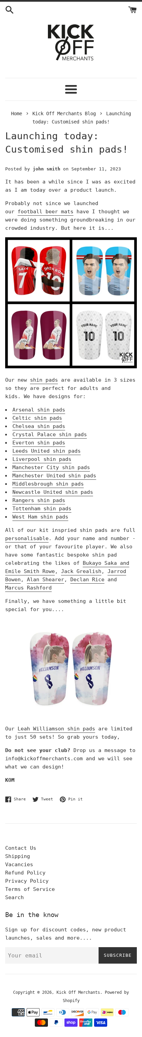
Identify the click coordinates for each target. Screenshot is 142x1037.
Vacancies (19, 864)
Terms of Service (30, 889)
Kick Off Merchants (78, 992)
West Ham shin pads (40, 517)
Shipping (17, 856)
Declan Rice (87, 579)
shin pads (44, 380)
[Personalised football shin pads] (71, 366)
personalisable (27, 538)
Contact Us (20, 848)
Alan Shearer (45, 579)
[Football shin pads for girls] (71, 715)
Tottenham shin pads (41, 508)
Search (14, 897)
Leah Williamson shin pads (56, 729)
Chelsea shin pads (38, 426)
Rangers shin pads (38, 500)
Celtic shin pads (37, 418)
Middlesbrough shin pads (48, 484)
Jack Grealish (81, 571)
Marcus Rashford (28, 588)
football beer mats (45, 211)
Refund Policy (25, 873)
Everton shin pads (38, 443)
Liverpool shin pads (41, 459)
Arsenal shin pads (38, 410)
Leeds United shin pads (46, 451)
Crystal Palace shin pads (49, 434)
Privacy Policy (27, 881)
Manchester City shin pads (51, 467)
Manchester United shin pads (54, 476)
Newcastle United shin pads (52, 492)
